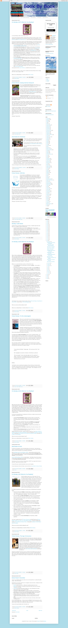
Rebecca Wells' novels (32, 91)
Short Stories (48, 190)
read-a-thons (48, 182)
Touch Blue (15, 588)
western (47, 202)
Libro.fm (47, 48)
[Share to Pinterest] (32, 77)
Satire (47, 186)
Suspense (47, 195)
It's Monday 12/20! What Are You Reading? (23, 241)
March (48, 270)
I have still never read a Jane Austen (31, 548)
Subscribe (51, 30)
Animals (47, 121)
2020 (47, 228)
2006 (47, 278)
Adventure (47, 119)
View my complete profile (49, 44)
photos (47, 174)
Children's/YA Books (49, 134)
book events (48, 129)
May (48, 268)
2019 (47, 229)
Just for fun (47, 160)
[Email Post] (27, 77)
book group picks (48, 130)
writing (47, 204)
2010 (47, 240)
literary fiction (48, 162)
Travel (47, 200)
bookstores (48, 132)
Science (47, 187)
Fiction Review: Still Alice (18, 173)
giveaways (47, 147)
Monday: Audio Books (17, 223)
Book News (48, 131)
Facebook (47, 80)
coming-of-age (48, 136)
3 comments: (24, 237)
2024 (47, 223)
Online (47, 173)
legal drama (48, 161)
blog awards (48, 127)
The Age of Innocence (26, 519)
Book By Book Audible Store (50, 114)
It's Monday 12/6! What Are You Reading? (22, 474)
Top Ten (47, 199)
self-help (47, 189)
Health (17, 219)
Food (47, 144)
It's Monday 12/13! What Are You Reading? (23, 391)
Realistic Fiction (20, 219)
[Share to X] (30, 77)
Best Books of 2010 (17, 446)
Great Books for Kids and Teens (21, 521)
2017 (47, 231)
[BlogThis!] (29, 77)
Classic (15, 386)
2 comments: (24, 132)
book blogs (48, 128)
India (47, 157)
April (48, 269)
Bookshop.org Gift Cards (49, 53)
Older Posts (40, 610)
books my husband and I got (21, 39)
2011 (47, 239)
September (49, 265)
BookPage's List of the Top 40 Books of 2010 (21, 452)
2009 (47, 274)
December (48, 241)
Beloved (15, 586)
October (48, 264)
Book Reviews (33, 17)
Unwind (15, 585)
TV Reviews (39, 17)
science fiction (48, 188)
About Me (47, 118)
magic (47, 163)
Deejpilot (38, 621)
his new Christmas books (19, 66)
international (48, 159)
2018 (47, 230)
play (47, 175)
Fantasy (47, 142)
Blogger (45, 621)
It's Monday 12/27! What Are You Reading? (23, 22)
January (48, 273)
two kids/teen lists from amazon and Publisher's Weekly (27, 433)
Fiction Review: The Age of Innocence (21, 536)
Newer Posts (14, 610)
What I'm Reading (16, 78)
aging (47, 120)
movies (47, 168)
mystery (47, 170)
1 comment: (24, 530)
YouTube (47, 81)
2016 (47, 233)
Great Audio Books (49, 149)
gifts (46, 146)
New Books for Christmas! (18, 136)
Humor (47, 156)
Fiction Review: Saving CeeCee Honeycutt (23, 82)
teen (47, 196)
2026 (47, 220)
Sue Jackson (54, 35)
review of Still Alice (22, 67)
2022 (47, 225)
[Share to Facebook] (31, 77)
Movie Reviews (45, 17)
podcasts (47, 176)
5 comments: (24, 77)
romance (47, 185)
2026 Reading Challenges (25, 17)
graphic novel (48, 148)
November (48, 263)
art (46, 122)
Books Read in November (18, 578)
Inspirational (48, 158)
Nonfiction (47, 172)
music (47, 169)
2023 (47, 224)
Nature (47, 171)
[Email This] (28, 77)
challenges (48, 133)
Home (27, 610)
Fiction (15, 219)
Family (47, 141)
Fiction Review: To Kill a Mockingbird (21, 316)
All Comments (49, 98)
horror (47, 155)
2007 (47, 277)
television (47, 197)
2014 (47, 235)
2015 (47, 234)
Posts (48, 96)
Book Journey (31, 74)
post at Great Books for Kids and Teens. (36, 143)
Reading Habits (48, 183)
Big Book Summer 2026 (15, 17)
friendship (47, 145)
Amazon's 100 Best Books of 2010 (17, 457)
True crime (47, 201)
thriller (47, 198)
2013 (47, 236)
